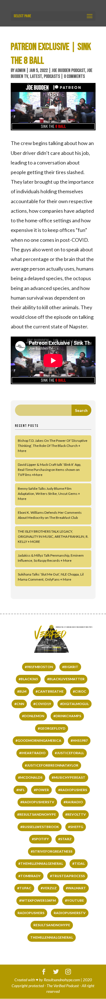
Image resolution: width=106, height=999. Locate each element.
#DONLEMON (33, 716)
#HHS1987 (79, 740)
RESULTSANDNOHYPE (51, 925)
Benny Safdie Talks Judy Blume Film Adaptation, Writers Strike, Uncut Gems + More (49, 493)
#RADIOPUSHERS (72, 790)
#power (41, 790)
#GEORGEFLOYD (51, 728)
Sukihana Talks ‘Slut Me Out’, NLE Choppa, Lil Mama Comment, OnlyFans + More (51, 576)
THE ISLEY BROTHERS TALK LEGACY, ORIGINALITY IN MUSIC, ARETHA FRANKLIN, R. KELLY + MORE (53, 536)
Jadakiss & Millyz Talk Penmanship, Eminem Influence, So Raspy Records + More (51, 558)
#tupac (24, 888)
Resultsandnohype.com (62, 979)
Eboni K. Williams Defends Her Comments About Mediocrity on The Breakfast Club (50, 515)
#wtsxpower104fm (37, 900)
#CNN (19, 704)
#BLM (21, 691)
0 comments (74, 76)
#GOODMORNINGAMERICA (38, 740)
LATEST (36, 76)
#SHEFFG (75, 827)
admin (20, 70)
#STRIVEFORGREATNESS (51, 851)
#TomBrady (29, 876)
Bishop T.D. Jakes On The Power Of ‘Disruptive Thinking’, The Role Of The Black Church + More (52, 445)
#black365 (28, 679)
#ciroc (79, 691)
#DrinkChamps (67, 716)
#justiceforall (69, 753)
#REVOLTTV (75, 814)
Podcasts (52, 76)
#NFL (20, 790)
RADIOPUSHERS (31, 913)
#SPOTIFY (40, 839)
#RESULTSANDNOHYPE (36, 814)
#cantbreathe (50, 691)
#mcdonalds (30, 777)
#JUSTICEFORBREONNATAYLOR (51, 765)
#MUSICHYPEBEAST (68, 777)
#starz (65, 839)
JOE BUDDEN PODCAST (68, 70)
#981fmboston (39, 667)
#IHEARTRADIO (32, 753)
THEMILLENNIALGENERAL (51, 937)
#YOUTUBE (74, 900)
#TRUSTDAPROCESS (67, 876)
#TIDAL (78, 863)
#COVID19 (42, 704)
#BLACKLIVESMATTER (66, 679)
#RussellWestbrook (39, 827)
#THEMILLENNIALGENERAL (40, 863)
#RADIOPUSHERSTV (37, 802)
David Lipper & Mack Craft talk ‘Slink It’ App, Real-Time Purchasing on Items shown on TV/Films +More (49, 469)
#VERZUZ (49, 888)
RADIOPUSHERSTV (70, 913)
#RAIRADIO (73, 802)
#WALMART (76, 888)
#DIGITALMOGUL (74, 704)
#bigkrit (70, 667)
